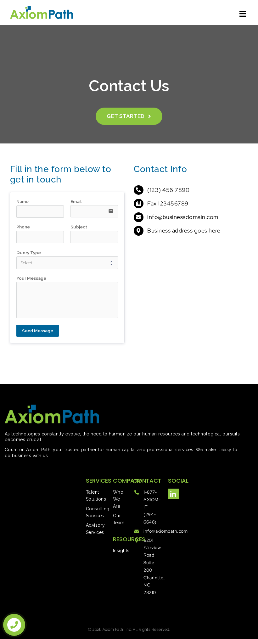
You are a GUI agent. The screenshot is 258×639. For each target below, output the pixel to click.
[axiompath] (41, 9)
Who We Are (118, 499)
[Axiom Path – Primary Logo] (52, 407)
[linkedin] (173, 494)
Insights (121, 550)
